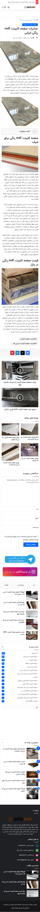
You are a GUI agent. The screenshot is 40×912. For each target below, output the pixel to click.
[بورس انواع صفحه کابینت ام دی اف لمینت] (10, 452)
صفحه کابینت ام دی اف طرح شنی (27, 698)
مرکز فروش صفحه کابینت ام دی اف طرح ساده (29, 438)
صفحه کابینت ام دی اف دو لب (28, 670)
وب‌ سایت (35, 527)
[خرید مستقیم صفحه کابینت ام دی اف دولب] (32, 765)
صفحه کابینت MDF (31, 663)
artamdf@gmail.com (23, 860)
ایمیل (36, 518)
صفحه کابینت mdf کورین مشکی (27, 680)
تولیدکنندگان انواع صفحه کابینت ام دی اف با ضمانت (14, 750)
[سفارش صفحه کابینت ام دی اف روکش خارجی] (32, 774)
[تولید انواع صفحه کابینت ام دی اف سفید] (10, 429)
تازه (34, 585)
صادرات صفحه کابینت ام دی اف (24, 343)
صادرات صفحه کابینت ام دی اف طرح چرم (13, 781)
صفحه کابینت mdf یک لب (29, 691)
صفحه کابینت (33, 660)
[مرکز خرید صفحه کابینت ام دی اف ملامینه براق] (32, 614)
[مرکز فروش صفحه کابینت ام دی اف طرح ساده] (29, 429)
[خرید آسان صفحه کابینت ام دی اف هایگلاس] (32, 624)
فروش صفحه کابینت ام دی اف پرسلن (29, 459)
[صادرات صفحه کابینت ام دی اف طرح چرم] (32, 782)
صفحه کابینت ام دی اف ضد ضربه (27, 674)
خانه (35, 20)
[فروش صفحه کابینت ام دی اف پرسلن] (29, 449)
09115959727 (22, 845)
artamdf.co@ (23, 855)
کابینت (35, 677)
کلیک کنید (19, 850)
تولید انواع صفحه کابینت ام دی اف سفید (10, 438)
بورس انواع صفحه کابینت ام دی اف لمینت (11, 464)
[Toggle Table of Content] (33, 131)
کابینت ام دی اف (32, 667)
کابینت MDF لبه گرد (31, 701)
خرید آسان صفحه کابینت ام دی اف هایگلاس (13, 621)
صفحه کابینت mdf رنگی (30, 684)
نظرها (6, 585)
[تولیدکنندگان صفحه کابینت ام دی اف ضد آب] (32, 605)
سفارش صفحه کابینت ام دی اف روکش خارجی (15, 773)
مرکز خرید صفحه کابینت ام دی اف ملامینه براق (21, 2)
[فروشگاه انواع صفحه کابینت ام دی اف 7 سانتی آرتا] (32, 595)
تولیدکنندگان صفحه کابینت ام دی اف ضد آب (13, 603)
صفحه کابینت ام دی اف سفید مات (27, 687)
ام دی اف (34, 653)
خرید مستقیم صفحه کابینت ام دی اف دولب (14, 762)
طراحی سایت (33, 904)
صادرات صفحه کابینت (27, 339)
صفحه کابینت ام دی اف (26, 20)
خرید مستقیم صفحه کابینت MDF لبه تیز (14, 633)
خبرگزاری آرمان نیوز (23, 908)
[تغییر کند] (29, 7)
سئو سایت (25, 904)
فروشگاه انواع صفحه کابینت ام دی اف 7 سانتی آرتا (13, 593)
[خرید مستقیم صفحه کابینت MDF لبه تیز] (32, 635)
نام (37, 509)
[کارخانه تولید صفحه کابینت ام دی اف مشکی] (32, 793)
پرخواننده (21, 585)
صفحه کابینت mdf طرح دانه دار (27, 694)
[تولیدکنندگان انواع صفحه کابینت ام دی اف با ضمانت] (32, 753)
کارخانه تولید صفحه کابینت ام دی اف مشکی (13, 790)
